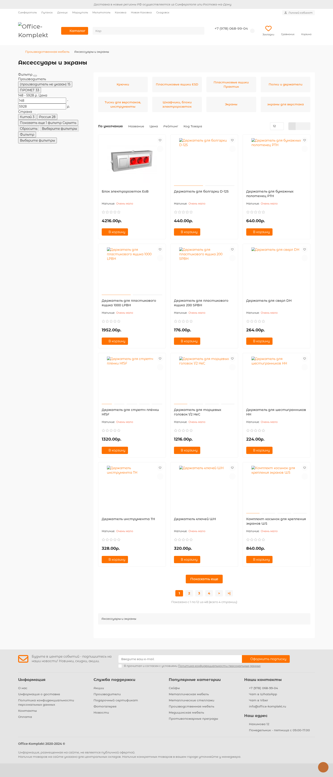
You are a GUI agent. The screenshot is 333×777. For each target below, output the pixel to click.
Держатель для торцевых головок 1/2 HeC (197, 412)
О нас (22, 688)
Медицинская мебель (186, 712)
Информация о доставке (39, 694)
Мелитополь (101, 12)
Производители (107, 694)
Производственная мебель (47, 51)
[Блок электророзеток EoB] (132, 160)
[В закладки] (160, 140)
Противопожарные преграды (193, 718)
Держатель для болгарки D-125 (201, 191)
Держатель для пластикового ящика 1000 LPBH (129, 303)
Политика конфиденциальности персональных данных (46, 702)
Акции (99, 688)
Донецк (62, 12)
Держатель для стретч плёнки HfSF (130, 412)
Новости (101, 712)
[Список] (299, 126)
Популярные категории (195, 679)
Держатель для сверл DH (269, 301)
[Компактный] (306, 126)
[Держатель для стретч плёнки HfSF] (132, 379)
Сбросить (28, 129)
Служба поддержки (114, 679)
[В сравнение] (160, 149)
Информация (32, 679)
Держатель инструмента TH (128, 519)
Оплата (25, 717)
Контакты (27, 710)
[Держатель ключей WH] (204, 488)
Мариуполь (80, 12)
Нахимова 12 (259, 724)
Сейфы (174, 688)
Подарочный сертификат (116, 700)
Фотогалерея (105, 706)
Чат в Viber (258, 700)
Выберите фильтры (59, 129)
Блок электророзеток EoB (125, 191)
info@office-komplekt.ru (267, 706)
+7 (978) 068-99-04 (231, 28)
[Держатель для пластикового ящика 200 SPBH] (204, 270)
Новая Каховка (141, 12)
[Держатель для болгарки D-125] (204, 160)
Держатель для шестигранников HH (276, 412)
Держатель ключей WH (195, 519)
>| (229, 593)
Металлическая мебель (189, 694)
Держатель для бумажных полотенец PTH (270, 193)
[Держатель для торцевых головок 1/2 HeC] (204, 379)
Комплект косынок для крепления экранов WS (276, 521)
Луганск (47, 12)
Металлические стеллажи (191, 700)
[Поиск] (199, 30)
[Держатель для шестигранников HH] (276, 379)
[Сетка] (292, 126)
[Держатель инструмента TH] (132, 488)
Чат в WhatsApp (263, 694)
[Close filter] (35, 75)
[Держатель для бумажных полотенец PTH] (276, 160)
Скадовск (162, 12)
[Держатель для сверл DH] (276, 270)
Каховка (120, 12)
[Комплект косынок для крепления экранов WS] (276, 488)
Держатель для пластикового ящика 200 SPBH (201, 303)
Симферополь (27, 12)
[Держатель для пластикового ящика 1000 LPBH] (132, 270)
